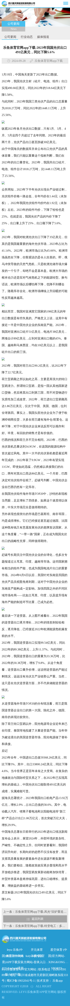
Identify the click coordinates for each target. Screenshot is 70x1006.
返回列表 (37, 918)
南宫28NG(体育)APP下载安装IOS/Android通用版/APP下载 (13, 956)
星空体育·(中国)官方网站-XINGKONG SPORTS (57, 950)
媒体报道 (42, 36)
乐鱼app (57, 980)
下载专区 (37, 955)
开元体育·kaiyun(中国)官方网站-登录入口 (35, 950)
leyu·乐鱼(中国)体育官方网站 (13, 950)
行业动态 (26, 36)
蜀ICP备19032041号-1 (21, 980)
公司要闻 (10, 36)
